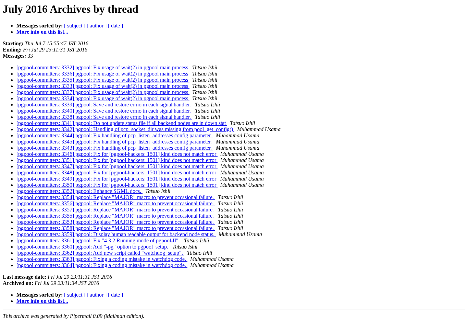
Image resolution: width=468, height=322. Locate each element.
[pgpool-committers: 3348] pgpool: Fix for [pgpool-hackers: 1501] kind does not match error (117, 172)
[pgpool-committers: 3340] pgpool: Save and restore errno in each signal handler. (104, 111)
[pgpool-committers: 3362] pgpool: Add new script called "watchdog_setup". (100, 253)
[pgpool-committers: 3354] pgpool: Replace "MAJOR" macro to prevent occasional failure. (115, 197)
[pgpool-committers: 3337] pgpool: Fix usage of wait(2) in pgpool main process (102, 92)
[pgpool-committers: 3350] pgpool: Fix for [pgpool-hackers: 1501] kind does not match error (117, 185)
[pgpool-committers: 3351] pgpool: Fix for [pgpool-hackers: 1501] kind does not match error (117, 160)
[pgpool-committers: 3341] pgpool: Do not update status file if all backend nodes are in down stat (121, 123)
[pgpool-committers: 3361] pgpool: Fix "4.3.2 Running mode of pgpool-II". (98, 240)
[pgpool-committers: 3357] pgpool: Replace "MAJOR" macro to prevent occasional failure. (115, 209)
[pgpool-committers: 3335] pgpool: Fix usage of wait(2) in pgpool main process (102, 80)
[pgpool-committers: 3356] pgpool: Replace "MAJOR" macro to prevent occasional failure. (115, 203)
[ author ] (97, 25)
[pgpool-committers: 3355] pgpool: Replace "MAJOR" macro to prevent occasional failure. (115, 216)
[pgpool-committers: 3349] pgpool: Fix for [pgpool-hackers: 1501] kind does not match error (117, 179)
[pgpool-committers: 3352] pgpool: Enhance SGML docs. (79, 191)
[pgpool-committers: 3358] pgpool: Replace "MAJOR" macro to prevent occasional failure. (115, 228)
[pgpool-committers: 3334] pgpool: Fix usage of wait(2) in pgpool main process (102, 98)
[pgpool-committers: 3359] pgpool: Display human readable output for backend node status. (116, 234)
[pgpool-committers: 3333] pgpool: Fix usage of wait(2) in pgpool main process (102, 86)
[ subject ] (74, 25)
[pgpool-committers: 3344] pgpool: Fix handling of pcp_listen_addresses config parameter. (114, 135)
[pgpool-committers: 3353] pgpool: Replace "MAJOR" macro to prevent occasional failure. (115, 222)
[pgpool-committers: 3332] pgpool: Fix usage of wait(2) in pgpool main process (102, 67)
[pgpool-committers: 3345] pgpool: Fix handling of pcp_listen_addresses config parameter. (114, 142)
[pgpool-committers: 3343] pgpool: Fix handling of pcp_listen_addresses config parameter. (114, 148)
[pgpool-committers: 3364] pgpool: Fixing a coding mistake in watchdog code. (101, 265)
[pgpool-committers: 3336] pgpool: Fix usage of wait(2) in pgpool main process (102, 74)
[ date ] (115, 25)
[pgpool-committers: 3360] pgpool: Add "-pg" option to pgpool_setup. (93, 247)
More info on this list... (42, 32)
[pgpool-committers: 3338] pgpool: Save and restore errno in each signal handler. (104, 117)
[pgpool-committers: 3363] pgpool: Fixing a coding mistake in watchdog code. (101, 259)
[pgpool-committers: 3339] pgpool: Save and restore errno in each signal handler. (104, 104)
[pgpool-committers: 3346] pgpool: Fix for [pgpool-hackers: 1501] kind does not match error (117, 154)
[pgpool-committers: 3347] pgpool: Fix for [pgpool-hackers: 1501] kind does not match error (117, 166)
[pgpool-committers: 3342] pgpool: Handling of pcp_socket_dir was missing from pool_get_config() (125, 129)
